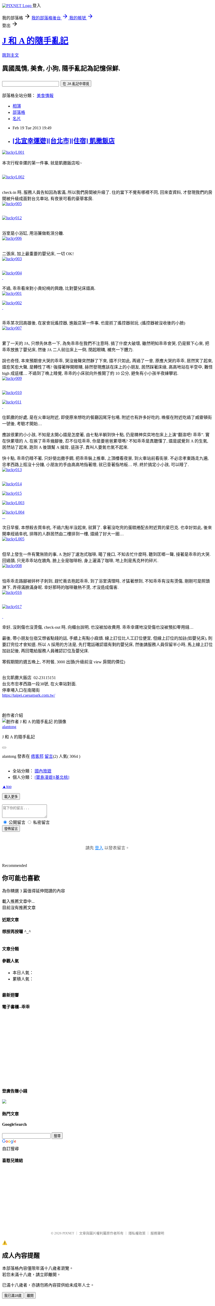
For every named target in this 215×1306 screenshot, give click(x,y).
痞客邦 (37, 756)
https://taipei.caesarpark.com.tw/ (28, 695)
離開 (30, 1296)
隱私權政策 (137, 1233)
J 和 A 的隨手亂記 (35, 40)
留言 (49, 756)
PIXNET (68, 1233)
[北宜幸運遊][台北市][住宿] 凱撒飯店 (64, 140)
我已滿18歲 (13, 1296)
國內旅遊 (43, 771)
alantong (9, 726)
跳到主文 (10, 55)
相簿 (17, 106)
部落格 (19, 112)
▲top (7, 786)
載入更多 (11, 797)
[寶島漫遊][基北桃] (52, 777)
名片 (17, 118)
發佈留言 (11, 829)
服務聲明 (157, 1233)
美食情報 (45, 95)
